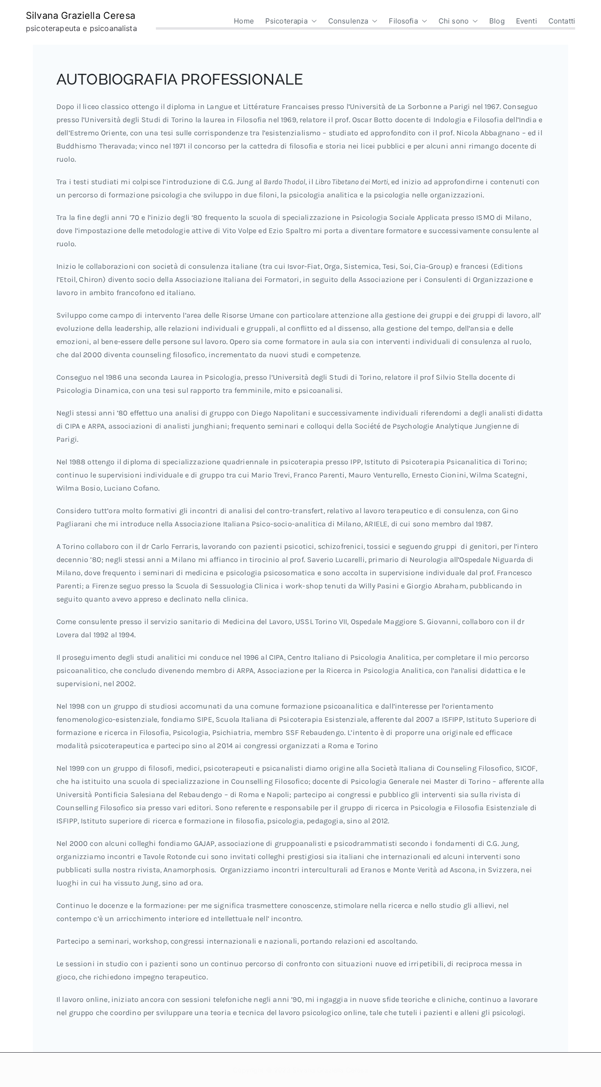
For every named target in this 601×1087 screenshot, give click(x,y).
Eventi (526, 20)
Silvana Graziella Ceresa (80, 15)
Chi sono (454, 20)
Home (244, 20)
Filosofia (403, 20)
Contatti (561, 20)
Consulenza (348, 20)
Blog (497, 20)
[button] (312, 21)
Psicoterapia (286, 20)
